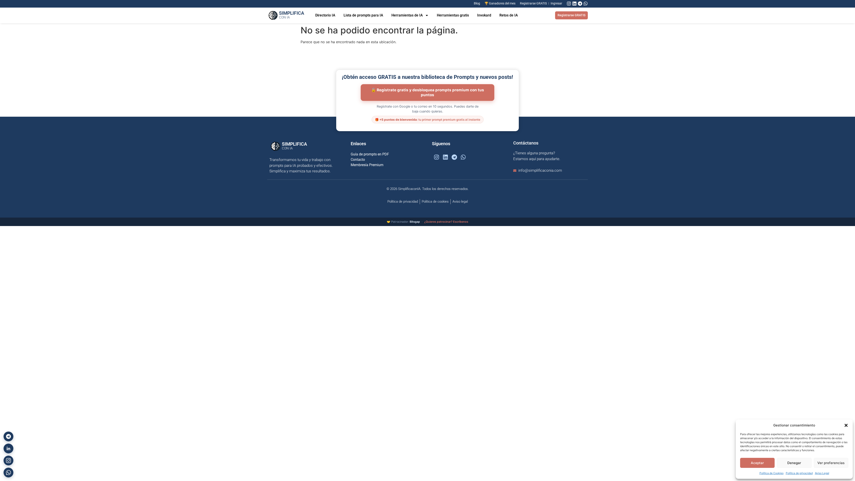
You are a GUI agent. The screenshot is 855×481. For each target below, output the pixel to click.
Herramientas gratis (453, 15)
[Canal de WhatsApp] (8, 472)
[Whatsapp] (585, 3)
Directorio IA (325, 15)
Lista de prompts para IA (363, 15)
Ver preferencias (831, 463)
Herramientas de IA (407, 15)
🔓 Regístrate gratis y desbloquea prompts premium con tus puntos (427, 92)
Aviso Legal (822, 473)
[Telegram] (580, 3)
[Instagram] (569, 3)
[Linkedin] (574, 3)
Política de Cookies (771, 473)
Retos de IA (508, 15)
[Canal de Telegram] (8, 436)
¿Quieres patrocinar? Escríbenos (446, 221)
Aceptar (757, 463)
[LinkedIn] (8, 448)
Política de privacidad (799, 473)
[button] (846, 425)
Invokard (484, 15)
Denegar (794, 463)
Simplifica (291, 14)
